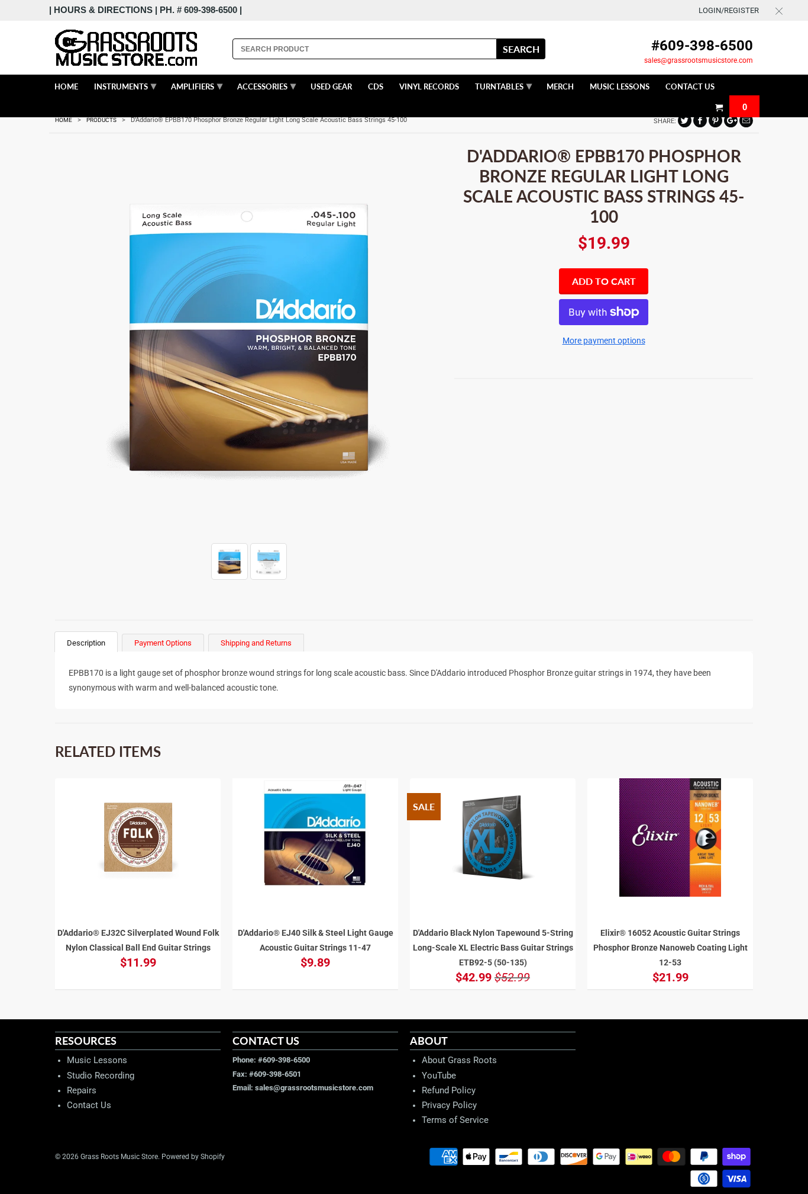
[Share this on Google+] (731, 120)
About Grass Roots (459, 1060)
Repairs (81, 1090)
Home (66, 86)
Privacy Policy (449, 1105)
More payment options (604, 340)
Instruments (125, 85)
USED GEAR (331, 86)
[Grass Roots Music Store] (138, 48)
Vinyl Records (429, 86)
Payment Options (163, 642)
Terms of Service (455, 1120)
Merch (560, 86)
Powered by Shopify (193, 1157)
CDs (375, 86)
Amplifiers (196, 85)
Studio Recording (100, 1075)
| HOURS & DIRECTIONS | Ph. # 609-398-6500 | (145, 10)
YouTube (439, 1075)
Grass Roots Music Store (119, 1157)
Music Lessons (97, 1060)
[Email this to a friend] (746, 120)
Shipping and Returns (256, 642)
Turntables (503, 85)
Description (86, 642)
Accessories (266, 85)
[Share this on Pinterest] (715, 120)
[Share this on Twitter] (684, 120)
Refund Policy (449, 1090)
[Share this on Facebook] (700, 120)
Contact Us (89, 1105)
